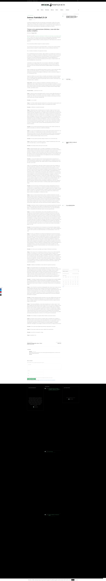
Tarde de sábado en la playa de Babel (71, 142)
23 (77, 282)
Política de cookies (35, 0)
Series (57, 9)
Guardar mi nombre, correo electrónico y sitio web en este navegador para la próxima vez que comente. (40, 377)
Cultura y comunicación (30, 15)
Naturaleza (47, 9)
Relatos (61, 9)
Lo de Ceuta (51, 451)
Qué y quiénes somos (29, 0)
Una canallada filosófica (70, 205)
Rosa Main (30, 351)
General (73, 18)
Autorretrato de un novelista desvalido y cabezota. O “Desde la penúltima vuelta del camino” (72, 17)
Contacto (67, 9)
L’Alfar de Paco (59, 343)
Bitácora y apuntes (51, 452)
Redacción (30, 19)
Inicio (38, 9)
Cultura (42, 9)
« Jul (63, 286)
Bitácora (52, 9)
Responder (30, 354)
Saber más (76, 579)
